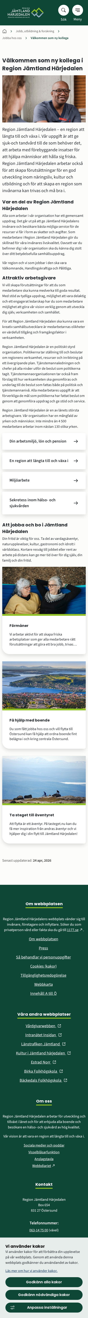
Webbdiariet (44, 1165)
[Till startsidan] (25, 13)
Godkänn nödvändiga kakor (44, 1294)
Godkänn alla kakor (44, 1282)
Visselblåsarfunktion (44, 1152)
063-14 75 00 (38, 1230)
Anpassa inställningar (47, 1307)
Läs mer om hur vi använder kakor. (31, 1270)
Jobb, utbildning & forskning (35, 31)
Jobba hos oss (12, 38)
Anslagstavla (44, 1159)
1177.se (75, 929)
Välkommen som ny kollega (49, 38)
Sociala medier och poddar (44, 1145)
